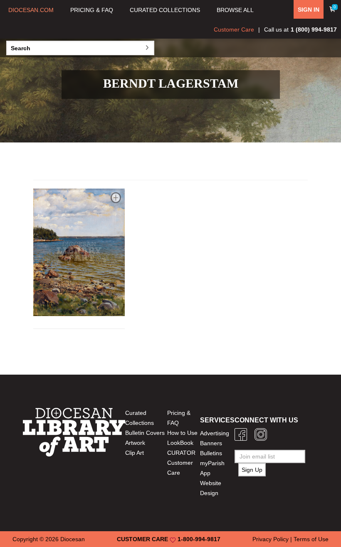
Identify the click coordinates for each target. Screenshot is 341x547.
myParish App (212, 468)
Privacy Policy (270, 539)
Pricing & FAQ (178, 418)
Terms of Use (311, 539)
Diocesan (72, 539)
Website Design (210, 488)
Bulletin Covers (145, 432)
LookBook (180, 442)
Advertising (214, 433)
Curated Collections (139, 418)
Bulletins (211, 453)
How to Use (182, 432)
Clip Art (134, 452)
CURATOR (181, 452)
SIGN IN (308, 9)
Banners (211, 443)
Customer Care (234, 29)
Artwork (135, 442)
